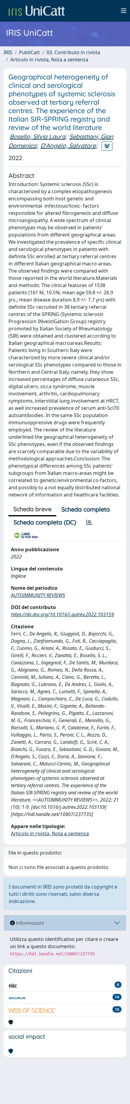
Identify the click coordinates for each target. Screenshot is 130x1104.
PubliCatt (29, 52)
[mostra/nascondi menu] (123, 11)
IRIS (8, 52)
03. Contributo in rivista (73, 52)
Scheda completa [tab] (85, 509)
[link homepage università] (37, 11)
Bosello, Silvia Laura (37, 136)
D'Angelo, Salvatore (68, 145)
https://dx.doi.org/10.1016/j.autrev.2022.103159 (62, 614)
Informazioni (29, 923)
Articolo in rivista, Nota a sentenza (49, 59)
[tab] (89, 522)
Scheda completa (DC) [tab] (45, 522)
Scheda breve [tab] (32, 509)
